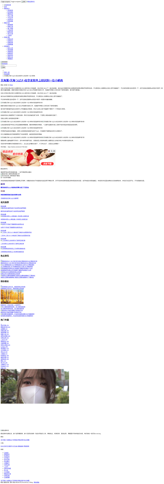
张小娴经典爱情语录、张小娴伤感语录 (12, 308)
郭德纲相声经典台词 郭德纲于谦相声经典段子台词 (16, 270)
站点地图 (26, 440)
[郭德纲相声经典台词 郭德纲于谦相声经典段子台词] (16, 268)
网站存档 (21, 440)
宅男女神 (5, 338)
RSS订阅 (3, 446)
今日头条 (15, 446)
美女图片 (5, 348)
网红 (3, 361)
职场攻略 (10, 21)
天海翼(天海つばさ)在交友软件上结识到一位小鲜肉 (32, 80)
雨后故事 (7, 74)
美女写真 (5, 325)
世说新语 (10, 10)
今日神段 (5, 350)
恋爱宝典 (5, 330)
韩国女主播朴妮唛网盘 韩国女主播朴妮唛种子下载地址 (17, 277)
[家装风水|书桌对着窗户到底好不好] (12, 310)
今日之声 (10, 17)
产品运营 (10, 30)
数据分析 (10, 32)
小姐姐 (4, 353)
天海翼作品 (4, 198)
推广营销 (10, 28)
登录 (9, 5)
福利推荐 (10, 24)
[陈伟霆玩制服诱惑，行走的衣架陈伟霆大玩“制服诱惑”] (18, 314)
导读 (11, 85)
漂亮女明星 (5, 336)
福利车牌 (5, 357)
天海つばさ (11, 198)
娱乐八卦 (10, 48)
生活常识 (10, 19)
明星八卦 (5, 334)
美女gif (4, 352)
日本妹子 (5, 366)
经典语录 (10, 42)
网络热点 (7, 8)
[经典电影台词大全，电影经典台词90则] (13, 286)
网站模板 (36, 482)
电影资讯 (10, 55)
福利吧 (16, 198)
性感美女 (5, 355)
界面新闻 (26, 446)
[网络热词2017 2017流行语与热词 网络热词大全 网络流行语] (19, 261)
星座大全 (10, 57)
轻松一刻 (7, 72)
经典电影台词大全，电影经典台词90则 (12, 288)
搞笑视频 (10, 49)
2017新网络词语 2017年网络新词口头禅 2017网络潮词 (17, 266)
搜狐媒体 (20, 446)
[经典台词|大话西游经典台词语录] (11, 272)
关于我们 (3, 440)
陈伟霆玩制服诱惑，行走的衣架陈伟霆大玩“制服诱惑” (17, 316)
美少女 (4, 362)
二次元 (4, 339)
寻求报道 (15, 440)
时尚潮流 (10, 12)
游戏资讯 (10, 51)
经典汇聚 (7, 37)
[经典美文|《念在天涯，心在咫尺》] (12, 303)
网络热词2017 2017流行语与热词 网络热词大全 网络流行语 (18, 263)
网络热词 (10, 14)
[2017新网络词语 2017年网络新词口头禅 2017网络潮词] (17, 265)
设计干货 (10, 33)
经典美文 (10, 41)
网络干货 (7, 23)
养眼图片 (10, 58)
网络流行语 (5, 327)
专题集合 (9, 440)
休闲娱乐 (7, 46)
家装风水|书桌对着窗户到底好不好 (11, 312)
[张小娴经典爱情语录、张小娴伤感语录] (13, 307)
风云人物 (10, 15)
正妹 (3, 368)
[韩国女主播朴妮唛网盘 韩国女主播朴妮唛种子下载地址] (18, 275)
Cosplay (4, 346)
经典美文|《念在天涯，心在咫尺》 (11, 305)
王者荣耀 (5, 343)
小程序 (10, 35)
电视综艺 (10, 53)
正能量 (4, 329)
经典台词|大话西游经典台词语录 (10, 273)
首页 (5, 6)
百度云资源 (5, 345)
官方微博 (9, 446)
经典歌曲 (10, 44)
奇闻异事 (5, 332)
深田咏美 (5, 359)
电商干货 (10, 26)
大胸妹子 (5, 364)
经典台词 (10, 39)
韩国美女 (5, 341)
